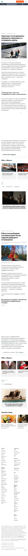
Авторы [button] (3, 380)
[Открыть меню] (26, 1)
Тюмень (2, 494)
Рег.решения (16, 498)
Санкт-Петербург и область (3, 471)
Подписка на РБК (17, 462)
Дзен (15, 455)
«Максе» (21, 352)
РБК (2, 90)
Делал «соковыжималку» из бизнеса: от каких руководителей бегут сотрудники (8, 425)
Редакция (15, 479)
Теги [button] (2, 182)
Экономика (3, 451)
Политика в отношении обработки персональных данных (13, 547)
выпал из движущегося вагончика (12, 340)
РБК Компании (21, 428)
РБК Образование (3, 464)
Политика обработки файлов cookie (8, 549)
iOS (14, 517)
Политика (3, 450)
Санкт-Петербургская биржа (20, 539)
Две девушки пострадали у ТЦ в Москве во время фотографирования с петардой (13, 301)
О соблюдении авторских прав (7, 544)
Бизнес (2, 454)
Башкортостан (4, 478)
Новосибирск (3, 475)
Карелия (2, 498)
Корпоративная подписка (17, 465)
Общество (3, 33)
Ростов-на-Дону (4, 491)
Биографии (3, 460)
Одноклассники (17, 452)
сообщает (4, 270)
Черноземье (3, 495)
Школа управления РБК (16, 510)
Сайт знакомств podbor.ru (16, 502)
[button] (8, 171)
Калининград (3, 482)
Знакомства (16, 500)
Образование (4, 428)
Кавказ (2, 497)
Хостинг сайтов (15, 496)
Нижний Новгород (3, 487)
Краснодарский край (4, 485)
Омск (2, 476)
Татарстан (3, 492)
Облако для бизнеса (15, 489)
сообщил (8, 66)
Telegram (13, 154)
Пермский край (4, 489)
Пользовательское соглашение (7, 546)
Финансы (3, 458)
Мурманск (3, 500)
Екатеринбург (4, 473)
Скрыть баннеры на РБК (17, 461)
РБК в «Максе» (6, 160)
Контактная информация (16, 477)
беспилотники (16, 102)
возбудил (16, 294)
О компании (16, 475)
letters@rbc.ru (21, 536)
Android (15, 518)
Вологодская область (3, 480)
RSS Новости (16, 469)
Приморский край (3, 502)
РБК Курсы (16, 508)
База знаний (3, 462)
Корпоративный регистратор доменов (16, 493)
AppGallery (16, 520)
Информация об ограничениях (7, 542)
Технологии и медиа (3, 457)
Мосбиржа (13, 539)
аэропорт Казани (15, 147)
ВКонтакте (16, 451)
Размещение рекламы (16, 482)
